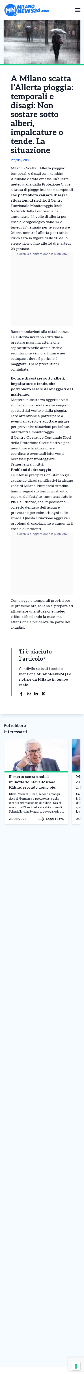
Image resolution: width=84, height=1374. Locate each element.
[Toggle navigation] (77, 10)
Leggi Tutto (55, 819)
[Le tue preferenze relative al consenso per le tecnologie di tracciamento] (76, 1366)
